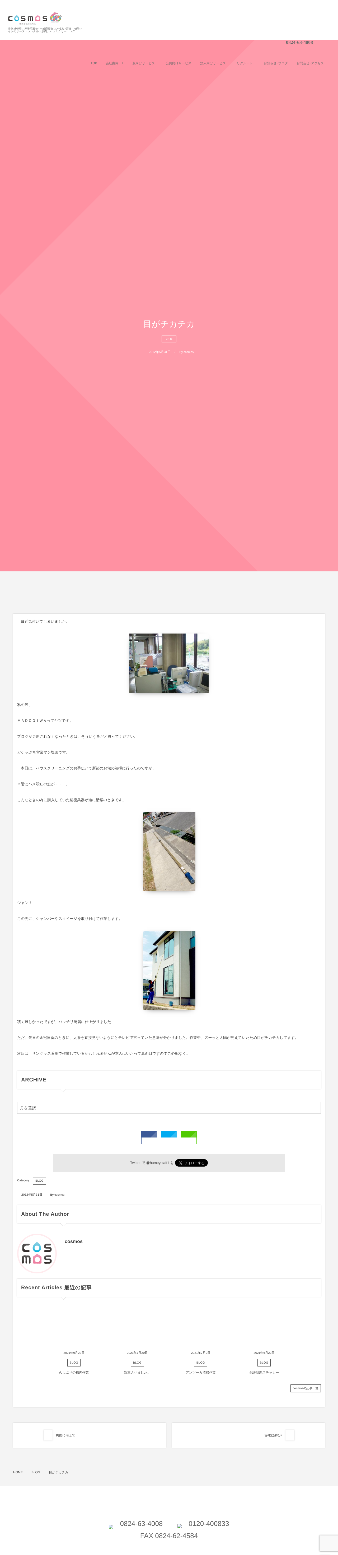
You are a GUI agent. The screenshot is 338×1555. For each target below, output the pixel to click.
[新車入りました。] (137, 1327)
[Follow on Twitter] (255, 42)
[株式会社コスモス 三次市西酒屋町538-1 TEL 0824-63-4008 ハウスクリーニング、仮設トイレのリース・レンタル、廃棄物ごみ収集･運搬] (35, 18)
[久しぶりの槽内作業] (74, 1327)
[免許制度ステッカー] (264, 1327)
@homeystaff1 (157, 1163)
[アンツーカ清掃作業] (201, 1327)
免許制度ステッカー (264, 1372)
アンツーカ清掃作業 (201, 1372)
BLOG (169, 339)
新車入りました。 (137, 1372)
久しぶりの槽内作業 (74, 1372)
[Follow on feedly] (269, 42)
